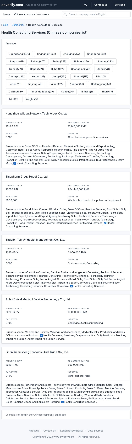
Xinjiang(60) (35, 84)
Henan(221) (37, 69)
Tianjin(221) (16, 69)
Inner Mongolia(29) (42, 91)
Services (120, 4)
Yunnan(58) (77, 84)
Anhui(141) (103, 69)
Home (4, 24)
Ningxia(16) (87, 91)
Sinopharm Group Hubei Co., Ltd (27, 176)
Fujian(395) (59, 61)
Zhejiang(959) (71, 53)
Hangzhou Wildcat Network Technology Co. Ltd (37, 113)
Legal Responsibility (71, 430)
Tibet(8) (13, 99)
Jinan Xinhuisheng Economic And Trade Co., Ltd (37, 352)
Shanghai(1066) (46, 53)
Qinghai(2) (31, 99)
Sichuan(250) (82, 61)
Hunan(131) (38, 76)
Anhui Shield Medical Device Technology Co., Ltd (38, 299)
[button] (31, 14)
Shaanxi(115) (80, 76)
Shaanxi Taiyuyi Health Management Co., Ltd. (35, 239)
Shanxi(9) (107, 91)
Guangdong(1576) (19, 53)
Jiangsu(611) (16, 61)
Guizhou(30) (16, 91)
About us (34, 430)
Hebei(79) (14, 84)
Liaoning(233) (105, 61)
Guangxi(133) (16, 76)
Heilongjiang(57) (101, 84)
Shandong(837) (96, 53)
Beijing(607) (38, 61)
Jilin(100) (100, 76)
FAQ (85, 4)
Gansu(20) (67, 91)
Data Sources (95, 430)
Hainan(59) (56, 84)
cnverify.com (12, 4)
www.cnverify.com (63, 436)
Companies (18, 24)
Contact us (100, 4)
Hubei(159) (57, 69)
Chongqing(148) (80, 69)
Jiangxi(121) (59, 76)
